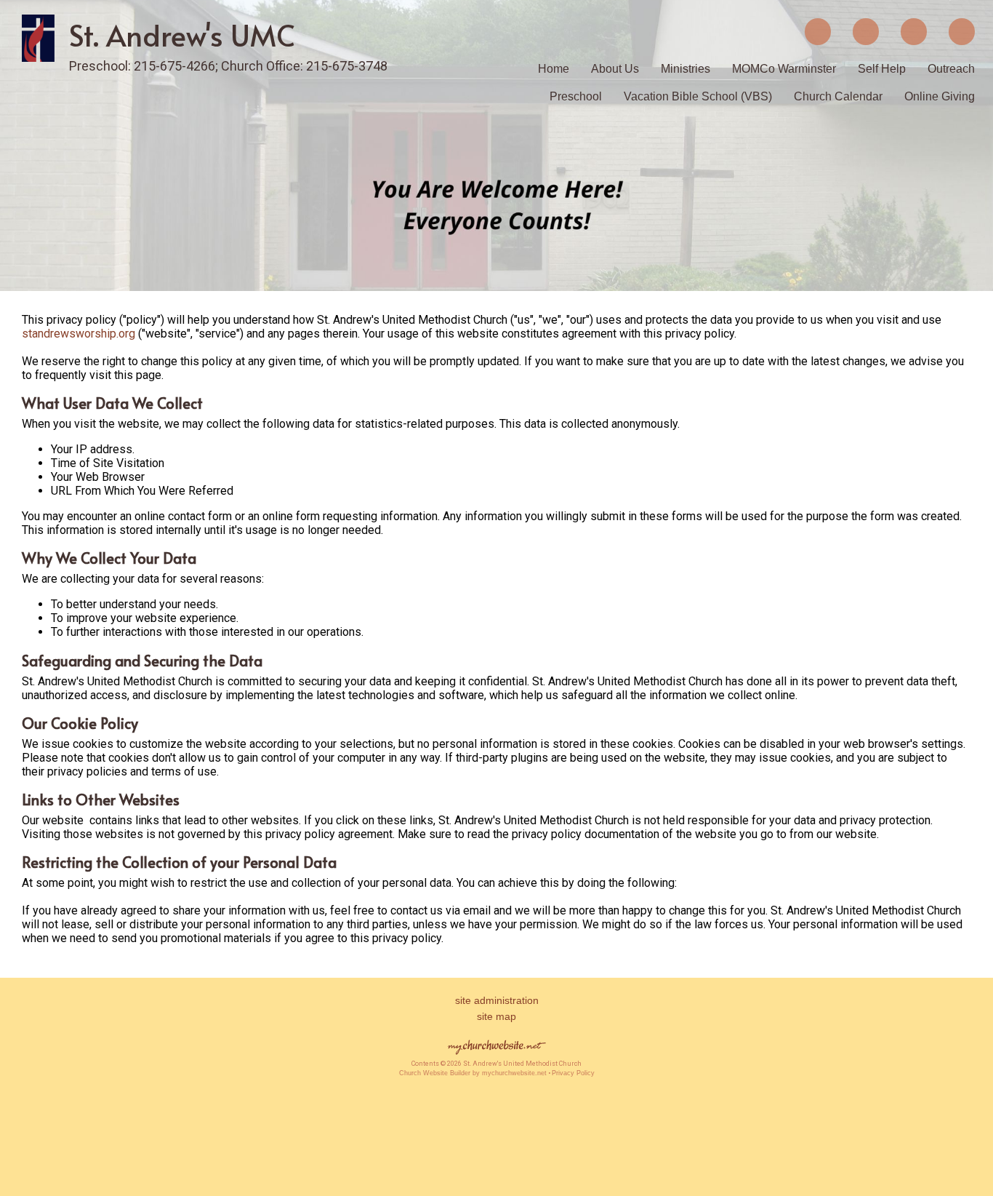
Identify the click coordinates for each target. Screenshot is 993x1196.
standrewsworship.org (78, 333)
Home (553, 69)
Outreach (951, 69)
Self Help (882, 69)
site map (496, 1016)
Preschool (576, 96)
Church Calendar (838, 96)
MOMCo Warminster (784, 69)
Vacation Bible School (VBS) (698, 96)
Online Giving (939, 96)
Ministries (685, 69)
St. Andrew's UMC (182, 35)
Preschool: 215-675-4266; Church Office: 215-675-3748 (228, 65)
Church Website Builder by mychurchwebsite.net (473, 1073)
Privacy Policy (573, 1073)
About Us (615, 69)
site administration (497, 1000)
